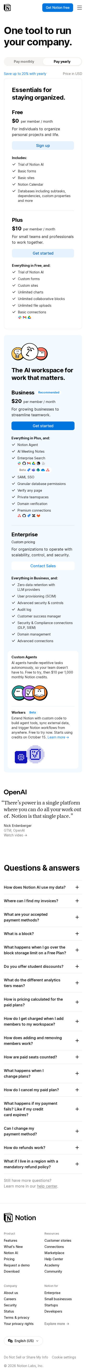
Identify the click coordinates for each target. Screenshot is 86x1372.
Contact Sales (43, 565)
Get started (43, 253)
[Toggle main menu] (79, 7)
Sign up (43, 145)
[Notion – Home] (8, 8)
